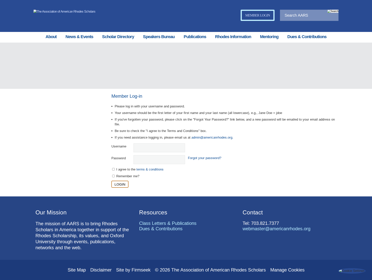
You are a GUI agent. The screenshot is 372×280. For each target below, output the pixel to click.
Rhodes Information (233, 36)
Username (118, 146)
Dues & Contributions (306, 36)
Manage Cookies (287, 269)
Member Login (257, 15)
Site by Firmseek (133, 269)
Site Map (77, 269)
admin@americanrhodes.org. (212, 137)
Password (118, 158)
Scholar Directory (118, 36)
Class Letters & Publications (167, 223)
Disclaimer (101, 269)
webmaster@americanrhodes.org (276, 228)
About (51, 36)
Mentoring (269, 36)
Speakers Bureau (159, 36)
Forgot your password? (204, 158)
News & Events (79, 36)
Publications (195, 36)
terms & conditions (150, 169)
